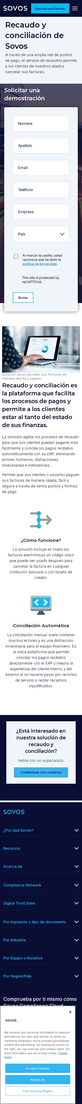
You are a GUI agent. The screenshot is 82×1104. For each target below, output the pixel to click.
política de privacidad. (39, 264)
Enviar (23, 297)
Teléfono (41, 185)
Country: (41, 229)
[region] (37, 1055)
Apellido (41, 141)
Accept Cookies (38, 1068)
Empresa (41, 207)
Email (41, 163)
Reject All (37, 1079)
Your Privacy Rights (38, 1091)
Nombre (41, 118)
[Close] (70, 1012)
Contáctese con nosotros (41, 772)
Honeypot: (41, 251)
